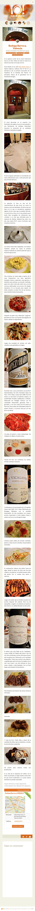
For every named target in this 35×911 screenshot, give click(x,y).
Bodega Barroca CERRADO (14, 793)
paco (27, 51)
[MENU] (32, 2)
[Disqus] (17, 872)
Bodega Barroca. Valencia (17, 47)
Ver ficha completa (18, 826)
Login (32, 908)
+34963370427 (18, 821)
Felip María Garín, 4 (24, 66)
